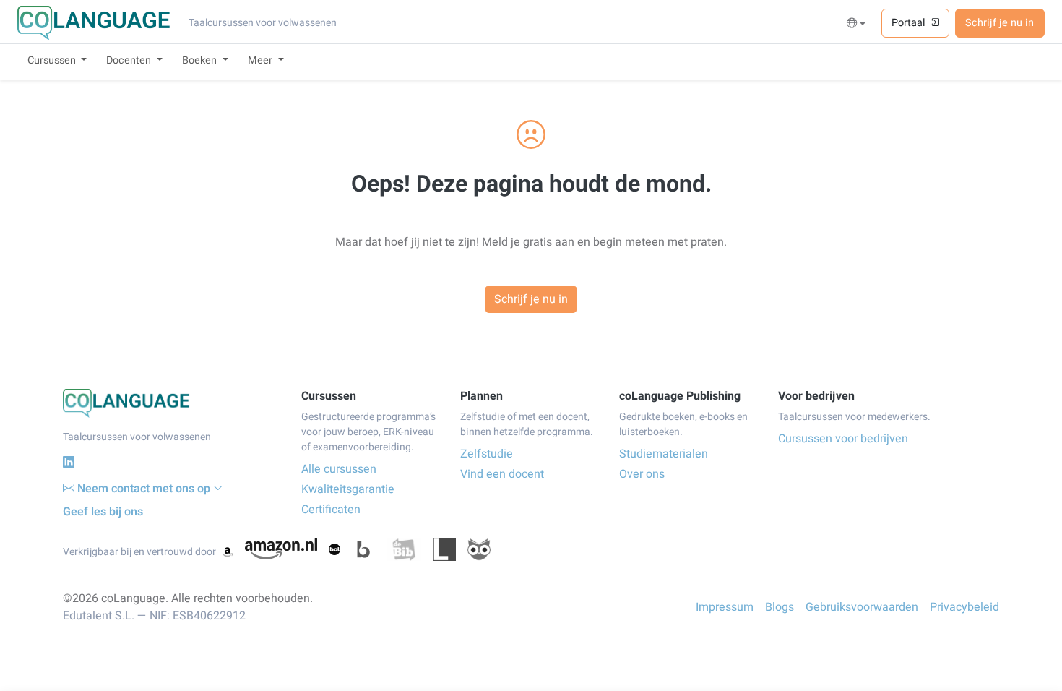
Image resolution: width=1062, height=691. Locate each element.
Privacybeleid (964, 607)
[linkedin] (68, 462)
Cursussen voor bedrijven (843, 438)
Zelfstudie (486, 454)
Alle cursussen (338, 469)
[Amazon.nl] (281, 548)
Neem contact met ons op (143, 488)
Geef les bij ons (103, 511)
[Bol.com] (334, 549)
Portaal (910, 22)
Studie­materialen (663, 454)
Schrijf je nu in (999, 22)
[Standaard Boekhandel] (479, 549)
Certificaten (331, 509)
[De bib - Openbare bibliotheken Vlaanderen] (404, 549)
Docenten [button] (130, 60)
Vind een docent (502, 474)
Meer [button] (261, 60)
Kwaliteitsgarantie (347, 489)
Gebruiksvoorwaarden (862, 607)
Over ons (642, 474)
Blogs (779, 607)
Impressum (725, 607)
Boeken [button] (201, 60)
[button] (856, 24)
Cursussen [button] (53, 60)
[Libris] (444, 549)
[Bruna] (363, 549)
